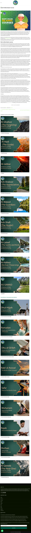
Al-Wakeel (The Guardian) (5, 213)
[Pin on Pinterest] (17, 105)
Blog (1, 6)
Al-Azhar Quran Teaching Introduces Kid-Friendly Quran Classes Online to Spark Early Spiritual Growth (14, 516)
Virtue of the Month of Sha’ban (5, 457)
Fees (1, 504)
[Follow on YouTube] (5, 492)
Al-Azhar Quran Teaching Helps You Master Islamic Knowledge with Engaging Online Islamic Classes (14, 520)
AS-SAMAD (2, 293)
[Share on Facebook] (13, 105)
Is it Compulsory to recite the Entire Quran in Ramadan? (8, 514)
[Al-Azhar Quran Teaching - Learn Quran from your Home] (15, 2)
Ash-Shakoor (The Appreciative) (5, 193)
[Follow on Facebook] (1, 492)
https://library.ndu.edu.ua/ (21, 73)
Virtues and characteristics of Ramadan (6, 336)
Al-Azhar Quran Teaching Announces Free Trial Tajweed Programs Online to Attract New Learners (13, 519)
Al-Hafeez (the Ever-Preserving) (5, 273)
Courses (2, 500)
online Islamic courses (8, 38)
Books (1, 501)
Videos (1, 503)
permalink (11, 107)
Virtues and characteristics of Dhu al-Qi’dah (7, 356)
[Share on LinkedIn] (19, 105)
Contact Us (2, 510)
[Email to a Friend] (16, 105)
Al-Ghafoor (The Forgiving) (5, 133)
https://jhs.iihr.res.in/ (9, 102)
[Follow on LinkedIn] (4, 492)
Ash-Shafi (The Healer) (4, 233)
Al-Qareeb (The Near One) (5, 477)
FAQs (1, 507)
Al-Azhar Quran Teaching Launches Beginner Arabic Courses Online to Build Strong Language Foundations (14, 517)
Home (1, 497)
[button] (2, 531)
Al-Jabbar (2, 173)
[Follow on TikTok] (2, 492)
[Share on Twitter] (14, 105)
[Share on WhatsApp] (12, 105)
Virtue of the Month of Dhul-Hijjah (6, 316)
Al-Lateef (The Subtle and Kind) (5, 253)
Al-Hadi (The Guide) (4, 153)
